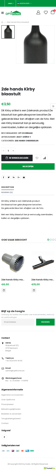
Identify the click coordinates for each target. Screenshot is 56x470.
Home (2, 22)
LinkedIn (14, 177)
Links (10, 3)
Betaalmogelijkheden (11, 409)
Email (24, 177)
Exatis (28, 464)
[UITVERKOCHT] (33, 290)
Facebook (3, 177)
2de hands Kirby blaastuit (18, 91)
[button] (48, 239)
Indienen (45, 322)
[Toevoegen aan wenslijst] (37, 158)
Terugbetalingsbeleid (11, 418)
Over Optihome (8, 399)
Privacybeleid (7, 404)
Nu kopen (28, 166)
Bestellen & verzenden (11, 414)
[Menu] (2, 13)
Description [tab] (7, 187)
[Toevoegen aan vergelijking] (44, 158)
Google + (19, 177)
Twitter (8, 177)
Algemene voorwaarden (12, 395)
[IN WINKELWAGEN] (3, 290)
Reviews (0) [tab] (7, 192)
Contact (4, 423)
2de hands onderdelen (26, 140)
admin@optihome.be (14, 370)
